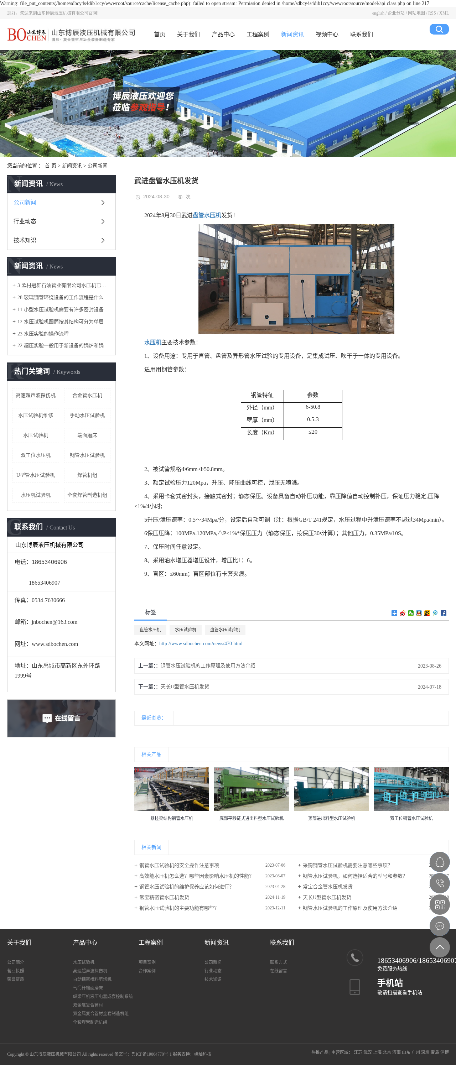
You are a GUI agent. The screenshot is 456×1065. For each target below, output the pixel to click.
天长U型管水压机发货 (185, 686)
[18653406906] (440, 883)
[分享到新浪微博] (403, 613)
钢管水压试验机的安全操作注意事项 (179, 865)
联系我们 (361, 34)
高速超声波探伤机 (36, 395)
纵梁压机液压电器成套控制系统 (103, 996)
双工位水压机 (36, 455)
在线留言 (278, 971)
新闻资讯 (292, 34)
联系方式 (278, 962)
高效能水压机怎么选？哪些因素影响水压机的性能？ (196, 876)
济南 (396, 1052)
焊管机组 (87, 475)
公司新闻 (98, 165)
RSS (432, 13)
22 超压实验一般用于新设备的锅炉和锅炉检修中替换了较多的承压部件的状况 (63, 345)
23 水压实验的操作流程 (43, 333)
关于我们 (188, 34)
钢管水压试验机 (87, 455)
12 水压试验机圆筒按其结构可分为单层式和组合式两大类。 (63, 321)
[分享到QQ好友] (419, 613)
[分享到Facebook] (444, 613)
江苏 (358, 1052)
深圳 (425, 1052)
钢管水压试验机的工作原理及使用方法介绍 (208, 665)
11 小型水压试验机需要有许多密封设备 (60, 309)
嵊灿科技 (202, 1054)
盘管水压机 (150, 629)
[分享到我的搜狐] (427, 613)
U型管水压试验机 (35, 475)
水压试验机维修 (35, 415)
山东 (406, 1052)
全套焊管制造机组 (87, 495)
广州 (415, 1052)
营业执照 (15, 971)
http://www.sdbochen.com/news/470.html (201, 643)
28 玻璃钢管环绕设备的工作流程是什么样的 (63, 297)
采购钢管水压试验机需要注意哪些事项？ (348, 865)
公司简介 (15, 962)
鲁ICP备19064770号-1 (151, 1054)
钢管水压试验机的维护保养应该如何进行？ (186, 886)
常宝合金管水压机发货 (328, 886)
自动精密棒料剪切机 (92, 979)
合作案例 (147, 971)
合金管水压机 (87, 395)
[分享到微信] (411, 613)
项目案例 (147, 962)
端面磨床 (87, 435)
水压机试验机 (36, 495)
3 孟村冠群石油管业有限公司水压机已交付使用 (63, 285)
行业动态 (25, 221)
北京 (387, 1052)
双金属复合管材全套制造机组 (101, 1013)
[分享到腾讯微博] (435, 613)
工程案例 (258, 34)
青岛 (435, 1052)
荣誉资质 (15, 979)
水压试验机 (35, 435)
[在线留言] (440, 926)
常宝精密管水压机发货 (164, 897)
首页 (159, 34)
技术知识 (25, 240)
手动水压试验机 (87, 415)
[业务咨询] (440, 862)
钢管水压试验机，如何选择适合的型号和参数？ (355, 876)
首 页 (50, 165)
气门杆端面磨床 (88, 988)
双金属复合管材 (88, 1005)
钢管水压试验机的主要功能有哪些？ (179, 908)
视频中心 (327, 34)
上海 (377, 1052)
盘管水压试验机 (225, 629)
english (378, 13)
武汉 (367, 1052)
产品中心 (223, 34)
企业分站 (396, 13)
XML (444, 13)
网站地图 (416, 13)
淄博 (444, 1052)
